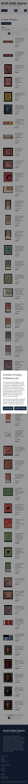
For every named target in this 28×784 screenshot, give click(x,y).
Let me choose (8, 408)
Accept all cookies (20, 408)
